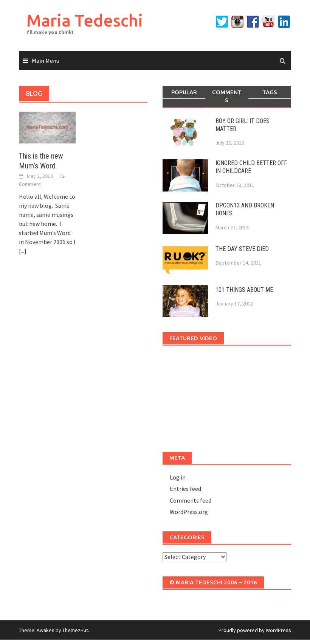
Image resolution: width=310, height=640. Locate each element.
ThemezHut (75, 630)
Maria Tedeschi (84, 20)
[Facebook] (253, 21)
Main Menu (45, 60)
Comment (30, 184)
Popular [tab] (184, 92)
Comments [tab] (227, 96)
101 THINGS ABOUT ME (244, 289)
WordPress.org (189, 511)
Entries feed (185, 488)
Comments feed (190, 500)
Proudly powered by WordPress (255, 630)
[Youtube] (268, 21)
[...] (22, 251)
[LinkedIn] (284, 21)
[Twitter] (222, 21)
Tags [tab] (269, 92)
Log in (178, 477)
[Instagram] (237, 21)
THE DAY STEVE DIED (242, 248)
